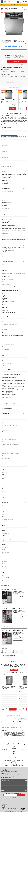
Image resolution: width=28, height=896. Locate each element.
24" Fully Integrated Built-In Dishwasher (7, 688)
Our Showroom (5, 780)
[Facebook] (20, 809)
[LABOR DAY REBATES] (9, 94)
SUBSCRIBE (20, 795)
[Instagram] (22, 809)
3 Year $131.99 (14, 77)
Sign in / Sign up (8, 65)
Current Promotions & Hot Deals (14, 801)
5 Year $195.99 (5, 80)
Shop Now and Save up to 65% (19, 5)
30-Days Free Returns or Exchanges (14, 82)
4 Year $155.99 (23, 77)
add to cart (17, 61)
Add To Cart (12, 108)
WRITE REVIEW (14, 669)
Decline (14, 80)
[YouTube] (24, 809)
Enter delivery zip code (17, 67)
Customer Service (5, 787)
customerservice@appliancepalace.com (9, 771)
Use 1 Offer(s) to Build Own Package (14, 47)
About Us (3, 790)
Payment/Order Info (6, 784)
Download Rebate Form (17, 599)
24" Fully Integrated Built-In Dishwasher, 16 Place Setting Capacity (7, 102)
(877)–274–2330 (4, 770)
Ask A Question (22, 718)
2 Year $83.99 (4, 77)
